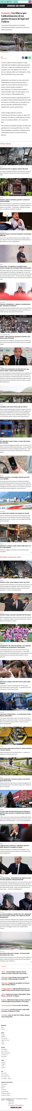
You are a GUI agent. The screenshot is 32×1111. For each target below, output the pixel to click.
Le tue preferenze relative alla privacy (16, 1105)
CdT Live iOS (4, 1073)
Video (2, 1027)
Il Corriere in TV (4, 1054)
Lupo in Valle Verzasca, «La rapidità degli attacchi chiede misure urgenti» (15, 989)
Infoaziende (3, 1056)
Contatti (3, 1034)
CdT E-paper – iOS (5, 1076)
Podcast (3, 1029)
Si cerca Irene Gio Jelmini (14, 1005)
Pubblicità (3, 1036)
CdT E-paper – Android (6, 1078)
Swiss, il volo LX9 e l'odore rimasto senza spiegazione (15, 1015)
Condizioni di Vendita (5, 1095)
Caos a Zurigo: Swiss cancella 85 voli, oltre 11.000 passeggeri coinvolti (14, 978)
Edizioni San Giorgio (5, 1053)
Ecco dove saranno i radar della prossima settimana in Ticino (15, 1010)
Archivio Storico (4, 1051)
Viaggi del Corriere (5, 1040)
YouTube (3, 1067)
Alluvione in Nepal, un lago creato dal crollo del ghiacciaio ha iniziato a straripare (15, 1000)
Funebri (2, 1043)
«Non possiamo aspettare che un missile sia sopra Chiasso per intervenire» (14, 972)
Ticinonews (3, 1089)
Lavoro (2, 1042)
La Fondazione (4, 1084)
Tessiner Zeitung (4, 1091)
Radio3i (2, 1087)
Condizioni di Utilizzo (5, 1093)
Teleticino (3, 1086)
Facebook (3, 1062)
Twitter (2, 1065)
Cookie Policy (11, 1103)
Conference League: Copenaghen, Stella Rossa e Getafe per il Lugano (15, 995)
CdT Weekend (4, 1049)
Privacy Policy (11, 1100)
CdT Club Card (4, 1038)
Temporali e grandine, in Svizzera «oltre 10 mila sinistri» (15, 983)
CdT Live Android (4, 1075)
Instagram (3, 1064)
